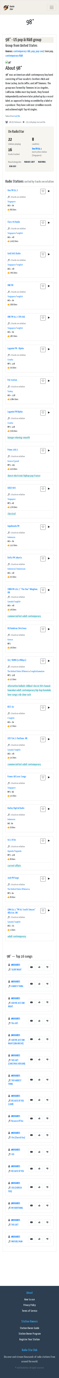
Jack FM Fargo (13, 878)
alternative (13, 686)
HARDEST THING (17, 986)
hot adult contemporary (30, 616)
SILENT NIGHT (16, 970)
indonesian (21, 569)
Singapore (12, 202)
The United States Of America (19, 671)
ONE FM (10, 285)
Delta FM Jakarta (15, 557)
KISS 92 (11, 707)
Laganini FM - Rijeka (16, 348)
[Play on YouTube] (31, 967)
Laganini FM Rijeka (15, 412)
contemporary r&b (21, 51)
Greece (10, 461)
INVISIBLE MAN (16, 1241)
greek (16, 461)
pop (33, 51)
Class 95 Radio (14, 222)
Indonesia (11, 537)
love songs (13, 694)
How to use (29, 1299)
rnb (19, 694)
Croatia (10, 360)
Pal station (12, 380)
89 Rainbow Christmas (17, 628)
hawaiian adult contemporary (21, 690)
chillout (29, 686)
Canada (10, 602)
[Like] (39, 967)
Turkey (10, 391)
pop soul (40, 51)
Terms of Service (29, 1311)
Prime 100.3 (13, 450)
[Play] (48, 191)
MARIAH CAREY (29, 162)
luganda (18, 851)
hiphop (26, 476)
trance (37, 476)
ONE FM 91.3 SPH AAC (16, 317)
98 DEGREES (15, 965)
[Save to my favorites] (43, 191)
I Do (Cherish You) (18, 1138)
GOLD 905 (12, 488)
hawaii (47, 686)
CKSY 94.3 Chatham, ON (17, 738)
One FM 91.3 (36, 149)
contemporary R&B (14, 55)
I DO (12, 1154)
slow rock (26, 694)
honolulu (47, 690)
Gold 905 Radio (14, 253)
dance (10, 476)
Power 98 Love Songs (17, 776)
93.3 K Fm (12, 840)
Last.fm (17, 116)
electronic (18, 476)
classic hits (38, 686)
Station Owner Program (30, 1333)
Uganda (11, 851)
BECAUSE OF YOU (17, 1171)
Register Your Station (29, 1339)
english (20, 233)
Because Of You (17, 1121)
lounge (11, 437)
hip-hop (38, 690)
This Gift (14, 1023)
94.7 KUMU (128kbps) (17, 660)
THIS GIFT (14, 1225)
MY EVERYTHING (17, 1208)
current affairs (14, 865)
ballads (22, 686)
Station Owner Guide (29, 1328)
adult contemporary (17, 936)
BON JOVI (12, 166)
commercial (13, 616)
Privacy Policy (29, 1305)
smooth (26, 437)
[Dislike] (47, 967)
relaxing (18, 437)
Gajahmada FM (13, 526)
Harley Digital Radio (16, 808)
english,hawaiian (37, 671)
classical (12, 514)
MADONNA (42, 162)
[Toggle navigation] (51, 7)
